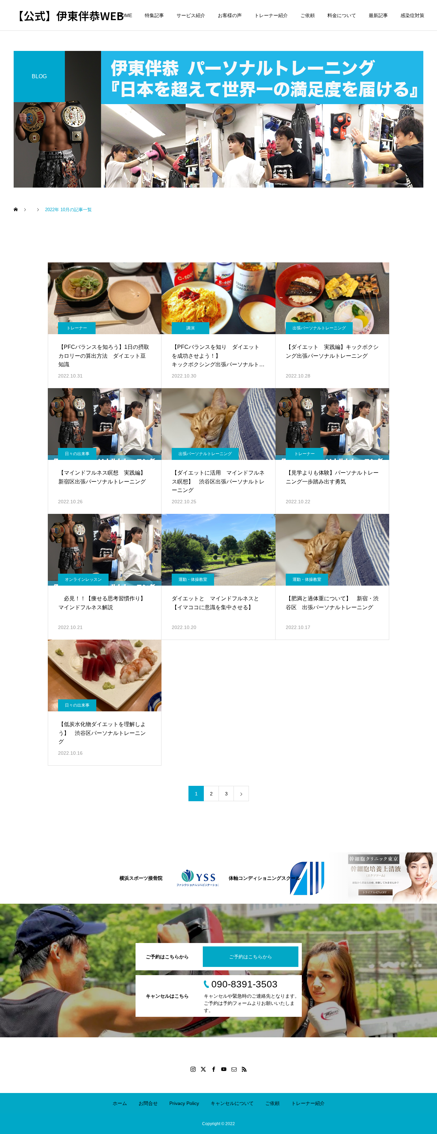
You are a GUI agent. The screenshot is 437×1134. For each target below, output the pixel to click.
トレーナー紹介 (271, 15)
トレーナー (77, 328)
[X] (203, 1069)
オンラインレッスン (83, 579)
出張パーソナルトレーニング (319, 328)
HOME (125, 15)
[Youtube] (223, 1069)
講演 (190, 328)
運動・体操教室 (193, 579)
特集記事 (154, 15)
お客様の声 (230, 15)
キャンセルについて (232, 1103)
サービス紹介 (191, 15)
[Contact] (233, 1069)
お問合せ (148, 1103)
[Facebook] (213, 1069)
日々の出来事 (77, 453)
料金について (341, 15)
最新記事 (378, 15)
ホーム (120, 1103)
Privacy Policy (184, 1103)
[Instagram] (192, 1069)
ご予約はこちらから (250, 956)
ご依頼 (307, 15)
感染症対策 (412, 15)
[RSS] (244, 1069)
